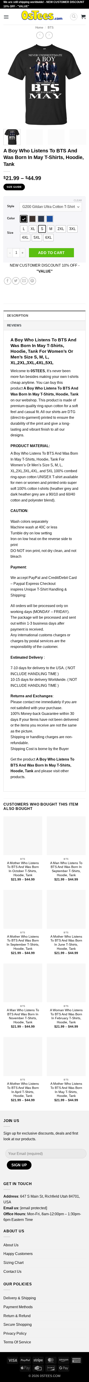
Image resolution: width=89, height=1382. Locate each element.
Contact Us (12, 1271)
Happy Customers (18, 1254)
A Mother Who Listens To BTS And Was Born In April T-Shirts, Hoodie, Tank (23, 1090)
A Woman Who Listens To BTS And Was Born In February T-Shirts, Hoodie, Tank (66, 1016)
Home (39, 27)
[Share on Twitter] (16, 281)
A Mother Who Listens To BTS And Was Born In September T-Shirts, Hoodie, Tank (23, 942)
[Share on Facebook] (7, 281)
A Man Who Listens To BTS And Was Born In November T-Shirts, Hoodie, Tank (23, 1016)
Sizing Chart (13, 1263)
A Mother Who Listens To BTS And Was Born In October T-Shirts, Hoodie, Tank (23, 869)
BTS (51, 27)
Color (11, 218)
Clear (78, 200)
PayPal (34, 578)
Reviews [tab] (14, 325)
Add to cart (51, 253)
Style (10, 206)
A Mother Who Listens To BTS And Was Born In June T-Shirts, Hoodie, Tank (66, 942)
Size (10, 232)
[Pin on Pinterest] (32, 281)
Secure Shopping (17, 1324)
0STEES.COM (50, 1376)
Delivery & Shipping (19, 1298)
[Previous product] (48, 35)
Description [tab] (17, 315)
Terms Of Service (17, 1342)
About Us (10, 1245)
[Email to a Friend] (24, 281)
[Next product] (39, 35)
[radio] (23, 218)
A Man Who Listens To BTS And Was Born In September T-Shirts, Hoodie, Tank (66, 869)
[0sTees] (41, 17)
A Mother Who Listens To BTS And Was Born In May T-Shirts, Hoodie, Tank (66, 1090)
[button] (6, 16)
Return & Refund (17, 1316)
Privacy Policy (14, 1333)
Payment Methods (18, 1307)
